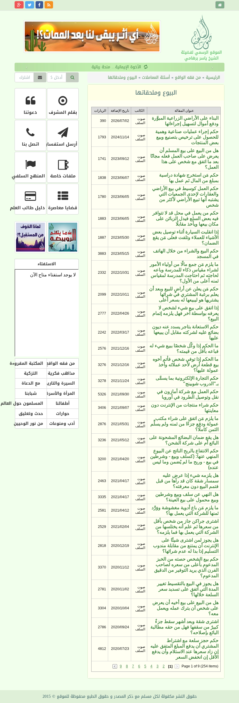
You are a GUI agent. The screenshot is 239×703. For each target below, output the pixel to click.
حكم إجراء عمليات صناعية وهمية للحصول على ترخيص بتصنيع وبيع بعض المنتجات (187, 137)
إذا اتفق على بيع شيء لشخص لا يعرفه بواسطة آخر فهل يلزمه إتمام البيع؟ (185, 313)
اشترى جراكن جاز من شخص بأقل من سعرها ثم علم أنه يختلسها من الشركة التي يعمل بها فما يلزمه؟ (186, 527)
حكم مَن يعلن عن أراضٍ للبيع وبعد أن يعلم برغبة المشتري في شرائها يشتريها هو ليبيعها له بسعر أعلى (184, 294)
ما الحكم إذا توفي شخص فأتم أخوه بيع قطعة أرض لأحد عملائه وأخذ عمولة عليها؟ (186, 365)
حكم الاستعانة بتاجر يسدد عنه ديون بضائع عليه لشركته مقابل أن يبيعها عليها (185, 332)
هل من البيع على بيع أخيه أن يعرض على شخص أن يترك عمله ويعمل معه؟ (185, 608)
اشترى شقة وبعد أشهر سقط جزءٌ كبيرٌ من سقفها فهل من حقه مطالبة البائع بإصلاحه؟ (184, 627)
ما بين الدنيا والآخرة (165, 67)
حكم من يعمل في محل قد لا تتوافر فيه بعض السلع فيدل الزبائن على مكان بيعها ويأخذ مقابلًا (185, 218)
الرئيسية (213, 77)
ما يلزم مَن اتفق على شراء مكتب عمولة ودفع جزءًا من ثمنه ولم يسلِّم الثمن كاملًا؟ (184, 424)
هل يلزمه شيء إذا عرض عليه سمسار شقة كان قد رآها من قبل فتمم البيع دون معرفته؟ (187, 481)
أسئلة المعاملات (156, 77)
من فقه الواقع (188, 77)
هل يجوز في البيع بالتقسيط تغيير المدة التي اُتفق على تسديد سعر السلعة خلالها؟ (188, 589)
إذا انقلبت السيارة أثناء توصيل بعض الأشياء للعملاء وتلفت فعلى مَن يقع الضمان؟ (185, 237)
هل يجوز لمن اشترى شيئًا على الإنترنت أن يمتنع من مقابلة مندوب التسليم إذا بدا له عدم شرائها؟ (186, 546)
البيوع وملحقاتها (122, 77)
